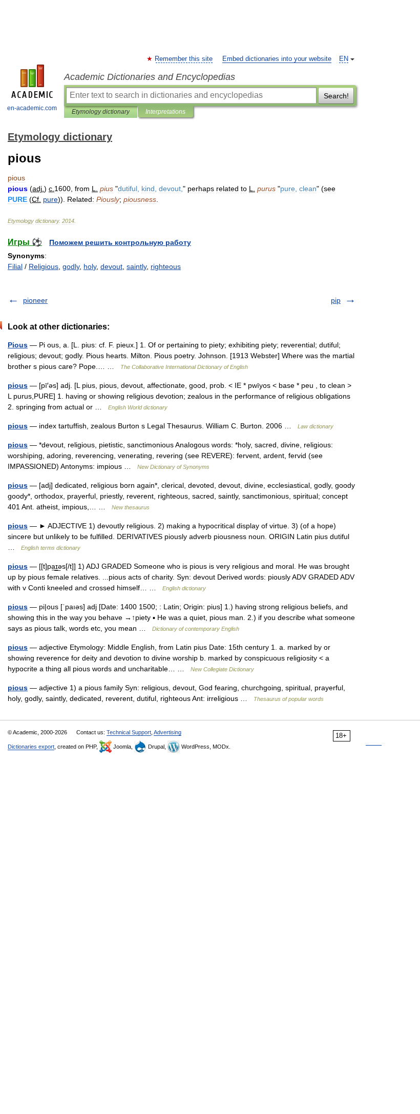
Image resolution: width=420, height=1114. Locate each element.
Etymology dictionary (101, 111)
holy (89, 266)
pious (18, 385)
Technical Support (129, 732)
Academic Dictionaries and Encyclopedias (149, 77)
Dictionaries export (31, 747)
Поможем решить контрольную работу (120, 242)
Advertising (167, 732)
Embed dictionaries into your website (276, 59)
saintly (136, 266)
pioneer (35, 300)
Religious (43, 266)
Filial (15, 266)
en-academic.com (32, 108)
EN (343, 59)
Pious (18, 345)
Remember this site (184, 59)
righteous (166, 266)
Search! (336, 96)
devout (111, 266)
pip (336, 300)
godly (70, 266)
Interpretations (165, 111)
